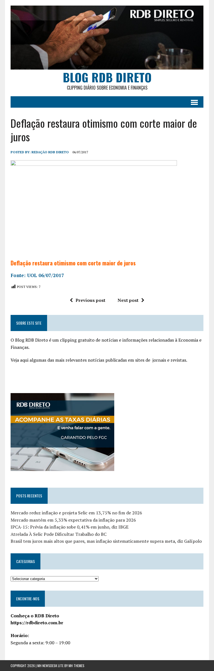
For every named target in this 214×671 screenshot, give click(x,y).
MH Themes (76, 665)
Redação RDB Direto (50, 152)
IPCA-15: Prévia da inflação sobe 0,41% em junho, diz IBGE (69, 527)
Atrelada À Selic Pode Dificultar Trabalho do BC (58, 534)
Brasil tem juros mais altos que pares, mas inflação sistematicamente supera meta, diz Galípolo (106, 541)
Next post (128, 300)
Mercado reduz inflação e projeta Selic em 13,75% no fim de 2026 (76, 513)
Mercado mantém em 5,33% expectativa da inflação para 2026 (73, 520)
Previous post (90, 300)
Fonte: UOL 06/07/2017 (37, 275)
